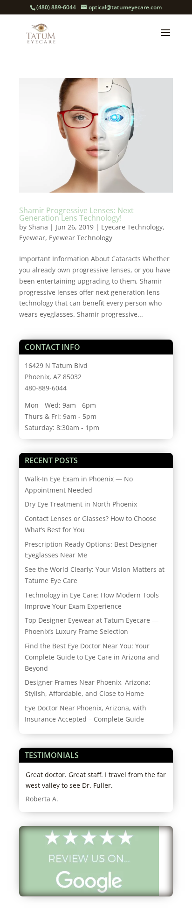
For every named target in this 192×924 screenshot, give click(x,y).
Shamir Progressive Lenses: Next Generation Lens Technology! (76, 214)
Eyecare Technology (132, 226)
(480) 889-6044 (56, 7)
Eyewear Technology (80, 237)
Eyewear (32, 237)
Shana (38, 226)
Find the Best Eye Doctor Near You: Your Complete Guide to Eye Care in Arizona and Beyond (92, 657)
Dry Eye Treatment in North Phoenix (81, 504)
